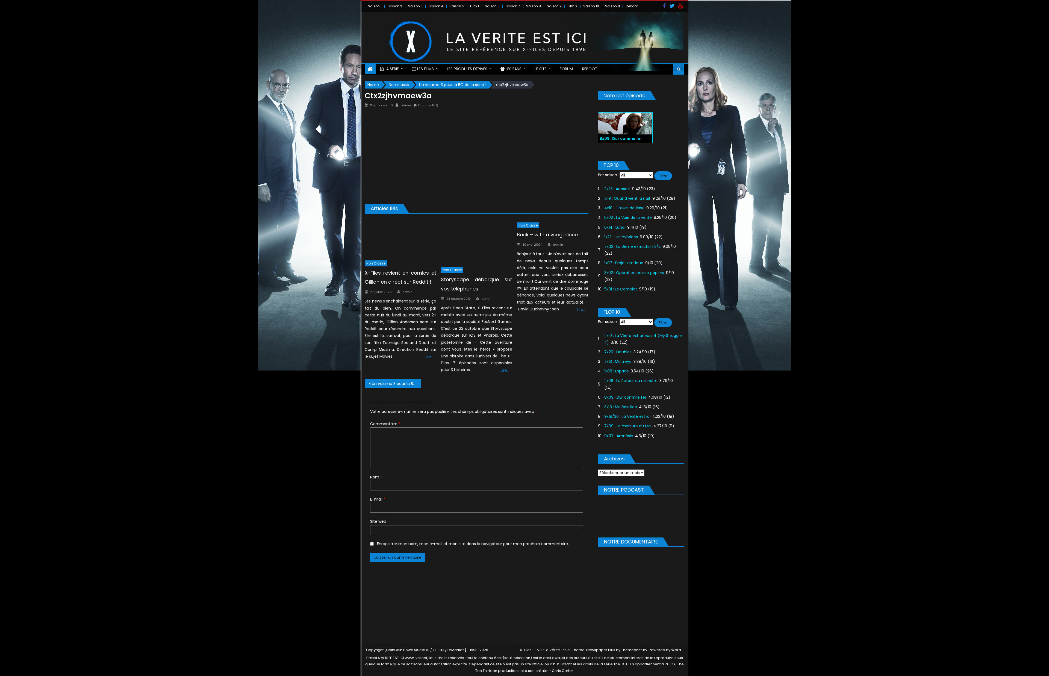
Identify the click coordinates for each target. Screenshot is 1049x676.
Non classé (375, 263)
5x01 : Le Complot (620, 289)
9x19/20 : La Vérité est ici (627, 416)
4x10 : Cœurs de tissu (624, 208)
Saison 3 (415, 6)
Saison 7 (513, 6)
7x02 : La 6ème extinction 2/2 (632, 246)
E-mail (377, 499)
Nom (376, 477)
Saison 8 (533, 6)
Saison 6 (492, 6)
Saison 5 (456, 6)
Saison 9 (554, 6)
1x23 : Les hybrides (621, 237)
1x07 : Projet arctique (623, 263)
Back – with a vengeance (547, 234)
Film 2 (572, 6)
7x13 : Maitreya (618, 361)
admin (406, 105)
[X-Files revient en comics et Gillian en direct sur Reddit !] (400, 238)
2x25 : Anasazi (617, 189)
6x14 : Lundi (614, 227)
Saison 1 (375, 6)
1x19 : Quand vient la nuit (627, 198)
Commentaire (385, 424)
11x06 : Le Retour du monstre (631, 380)
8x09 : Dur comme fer (625, 397)
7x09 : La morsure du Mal (628, 426)
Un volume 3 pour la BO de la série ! (396, 383)
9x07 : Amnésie (618, 436)
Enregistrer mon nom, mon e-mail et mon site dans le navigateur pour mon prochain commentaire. (473, 543)
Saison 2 (395, 6)
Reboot (632, 6)
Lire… (429, 357)
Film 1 (474, 6)
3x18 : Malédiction (620, 407)
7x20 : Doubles (618, 352)
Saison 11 (612, 6)
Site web (378, 521)
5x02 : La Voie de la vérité (628, 217)
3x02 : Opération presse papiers (634, 272)
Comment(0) (428, 105)
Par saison (607, 175)
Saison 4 (436, 6)
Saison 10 (591, 6)
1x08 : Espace (616, 371)
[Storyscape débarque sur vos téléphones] (476, 241)
